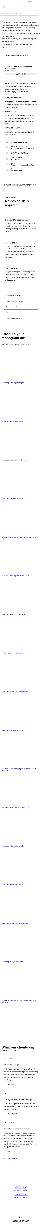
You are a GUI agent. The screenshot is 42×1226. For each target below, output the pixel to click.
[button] (10, 1159)
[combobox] (19, 13)
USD (35, 2)
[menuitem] (30, 2)
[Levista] (5, 7)
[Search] (37, 13)
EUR (30, 2)
